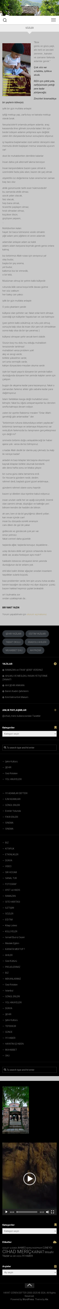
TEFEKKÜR (10, 1026)
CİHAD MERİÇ (16, 1251)
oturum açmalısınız (37, 614)
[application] (29, 1179)
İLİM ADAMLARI (12, 799)
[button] (29, 1179)
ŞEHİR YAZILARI (13, 633)
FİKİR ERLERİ (11, 817)
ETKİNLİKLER (11, 854)
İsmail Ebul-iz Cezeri (15, 937)
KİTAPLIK (9, 848)
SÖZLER (9, 913)
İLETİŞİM (9, 908)
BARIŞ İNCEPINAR (34, 1248)
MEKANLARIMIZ (13, 979)
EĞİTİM (9, 919)
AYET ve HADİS (12, 890)
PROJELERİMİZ (12, 967)
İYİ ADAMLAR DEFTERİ (16, 793)
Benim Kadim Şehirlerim (17, 691)
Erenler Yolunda (13, 811)
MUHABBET (11, 1050)
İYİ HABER (10, 1038)
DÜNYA (8, 860)
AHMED (22, 1247)
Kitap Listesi (11, 925)
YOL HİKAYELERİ (13, 779)
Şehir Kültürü (11, 761)
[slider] (27, 1212)
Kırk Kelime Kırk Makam (16, 697)
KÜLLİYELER (11, 931)
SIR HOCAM (11, 872)
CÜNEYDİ (47, 1247)
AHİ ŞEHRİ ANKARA (15, 685)
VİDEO (8, 866)
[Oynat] (6, 1212)
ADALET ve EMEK (9, 1248)
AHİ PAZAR (35, 650)
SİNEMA (9, 822)
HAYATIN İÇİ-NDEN (14, 1044)
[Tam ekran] (52, 1212)
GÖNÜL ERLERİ (12, 805)
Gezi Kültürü (11, 961)
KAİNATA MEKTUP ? (15, 949)
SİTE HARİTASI (12, 902)
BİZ (7, 842)
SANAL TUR (11, 878)
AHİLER (9, 955)
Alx (46, 1299)
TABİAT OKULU (13, 642)
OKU (7, 1055)
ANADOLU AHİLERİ (37, 642)
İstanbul (9, 990)
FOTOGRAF (11, 884)
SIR (11, 1256)
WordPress (28, 1299)
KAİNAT (38, 1252)
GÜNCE (8, 1032)
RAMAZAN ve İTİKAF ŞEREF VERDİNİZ (24, 670)
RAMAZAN (10, 896)
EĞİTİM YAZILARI (37, 633)
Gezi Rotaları (11, 773)
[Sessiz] (47, 1212)
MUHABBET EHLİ (14, 650)
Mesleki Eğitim (12, 943)
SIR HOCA (17, 1256)
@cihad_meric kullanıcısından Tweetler (21, 716)
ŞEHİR (8, 767)
